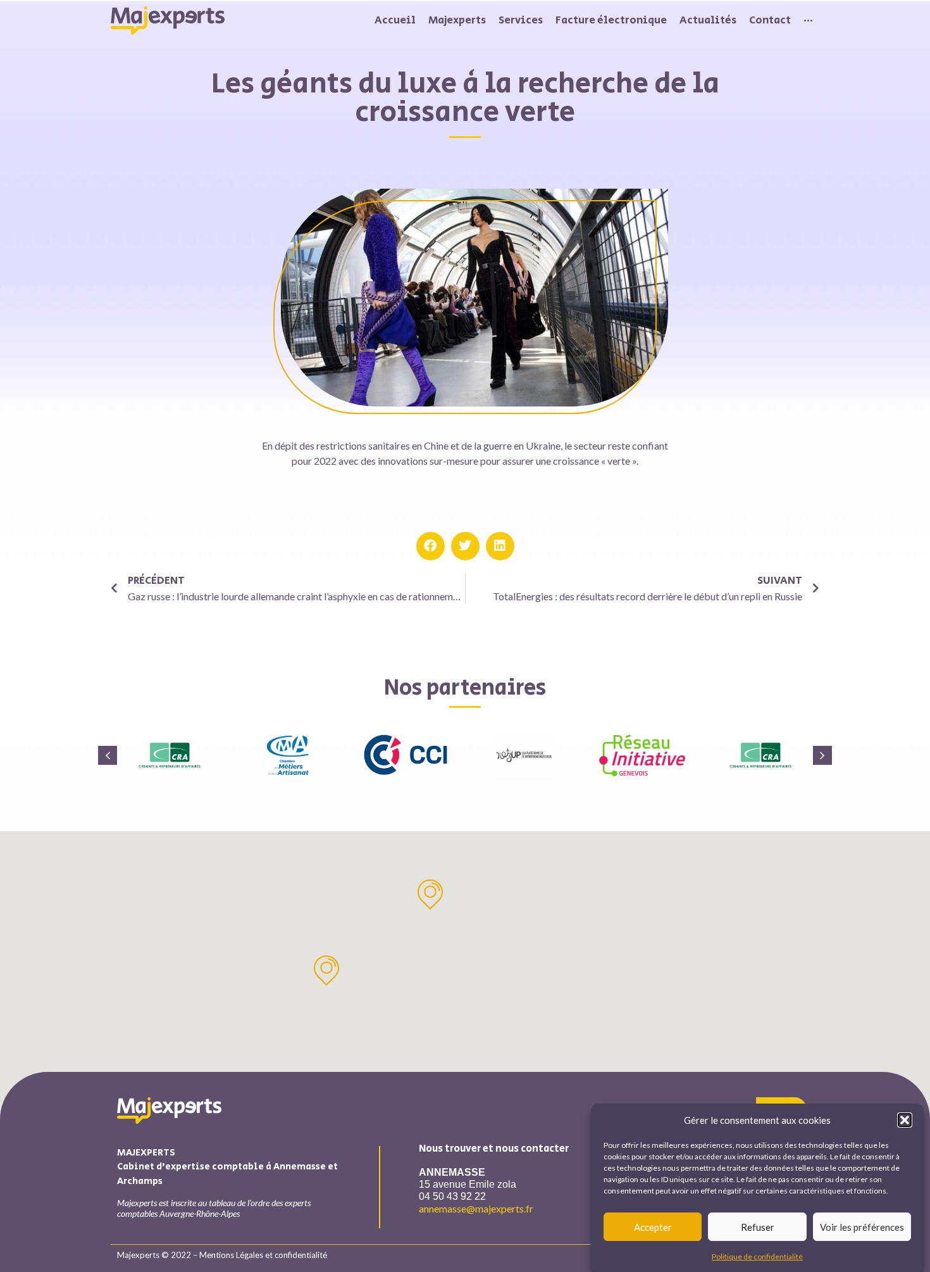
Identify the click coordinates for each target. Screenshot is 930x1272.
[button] (904, 1120)
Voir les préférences (862, 1227)
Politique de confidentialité (757, 1256)
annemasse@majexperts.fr (476, 1208)
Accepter (653, 1227)
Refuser (757, 1227)
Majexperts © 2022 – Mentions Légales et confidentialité (222, 1255)
